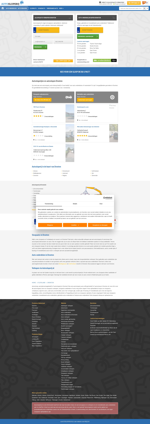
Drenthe (34, 305)
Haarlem (70, 397)
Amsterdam (58, 395)
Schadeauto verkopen (67, 371)
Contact (63, 342)
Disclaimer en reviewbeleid (69, 344)
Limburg (34, 330)
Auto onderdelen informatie (69, 314)
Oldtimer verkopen (66, 366)
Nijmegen (104, 397)
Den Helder (113, 395)
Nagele (64, 175)
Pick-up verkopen (66, 357)
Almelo (39, 395)
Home (34, 282)
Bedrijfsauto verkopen (67, 324)
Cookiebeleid (64, 339)
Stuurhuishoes (94, 312)
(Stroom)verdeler (38, 189)
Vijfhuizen (48, 400)
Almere (35, 171)
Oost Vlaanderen (37, 341)
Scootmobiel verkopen (67, 369)
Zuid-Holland (36, 328)
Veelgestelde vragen (67, 384)
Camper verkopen (66, 335)
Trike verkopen (65, 380)
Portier (92, 314)
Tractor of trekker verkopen (69, 378)
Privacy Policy (65, 360)
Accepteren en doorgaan (100, 225)
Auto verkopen (22, 8)
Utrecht (34, 324)
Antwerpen (35, 337)
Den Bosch (92, 395)
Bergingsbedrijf (65, 328)
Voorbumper (36, 191)
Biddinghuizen (37, 173)
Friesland (34, 310)
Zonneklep (36, 193)
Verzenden (38, 47)
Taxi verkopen (65, 375)
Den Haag (106, 395)
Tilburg (34, 400)
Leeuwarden (77, 397)
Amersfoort (50, 395)
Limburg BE (35, 339)
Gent (59, 397)
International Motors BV (103, 334)
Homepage (64, 353)
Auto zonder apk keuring (68, 319)
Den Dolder (99, 395)
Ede (40, 397)
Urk (93, 173)
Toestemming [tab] (49, 203)
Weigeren (50, 225)
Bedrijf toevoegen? (66, 326)
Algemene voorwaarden (68, 310)
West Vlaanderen (37, 346)
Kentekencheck (65, 355)
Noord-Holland (36, 319)
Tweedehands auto (52, 8)
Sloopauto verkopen (67, 373)
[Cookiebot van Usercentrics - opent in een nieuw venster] (104, 198)
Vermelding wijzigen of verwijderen (71, 387)
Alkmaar (34, 395)
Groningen (35, 314)
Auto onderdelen (11, 8)
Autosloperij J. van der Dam (108, 332)
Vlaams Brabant (36, 343)
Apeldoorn (72, 395)
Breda (87, 395)
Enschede (51, 397)
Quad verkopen (65, 362)
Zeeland (34, 326)
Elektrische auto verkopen (68, 346)
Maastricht (90, 397)
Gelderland (35, 312)
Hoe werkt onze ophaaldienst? (70, 351)
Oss (108, 397)
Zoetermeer (66, 400)
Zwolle (60, 400)
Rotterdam (113, 397)
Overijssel (35, 321)
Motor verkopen (65, 364)
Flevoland (41, 282)
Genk (55, 397)
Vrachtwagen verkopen (67, 389)
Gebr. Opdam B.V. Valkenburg (107, 321)
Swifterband (72, 264)
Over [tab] (101, 203)
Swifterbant (95, 171)
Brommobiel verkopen (67, 333)
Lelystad (65, 173)
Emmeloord (65, 171)
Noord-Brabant (36, 317)
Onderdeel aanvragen (85, 36)
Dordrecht (35, 397)
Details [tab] (75, 203)
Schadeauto (41, 8)
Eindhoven (44, 397)
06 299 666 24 (133, 3)
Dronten (35, 175)
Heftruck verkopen (66, 348)
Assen (82, 395)
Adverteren (64, 308)
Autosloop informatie (67, 321)
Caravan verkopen (66, 337)
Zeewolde (94, 175)
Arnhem (78, 395)
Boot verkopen (65, 330)
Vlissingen (55, 400)
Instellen (74, 225)
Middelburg (97, 397)
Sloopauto (33, 8)
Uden (38, 400)
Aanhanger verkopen (67, 305)
